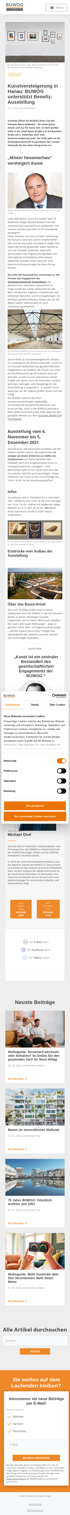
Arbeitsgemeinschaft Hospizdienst (27, 281)
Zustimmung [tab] (12, 704)
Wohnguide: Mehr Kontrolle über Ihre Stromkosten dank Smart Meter (35, 1269)
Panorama (19, 1431)
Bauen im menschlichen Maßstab (35, 1121)
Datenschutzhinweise (16, 1478)
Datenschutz (35, 1510)
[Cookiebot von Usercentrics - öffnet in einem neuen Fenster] (52, 696)
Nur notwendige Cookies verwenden (35, 816)
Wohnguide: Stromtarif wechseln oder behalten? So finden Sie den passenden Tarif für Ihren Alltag (35, 1047)
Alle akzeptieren (35, 805)
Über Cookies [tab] (57, 704)
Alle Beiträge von (48, 909)
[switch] (61, 770)
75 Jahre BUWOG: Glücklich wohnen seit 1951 (35, 1193)
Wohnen (18, 1416)
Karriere (18, 1424)
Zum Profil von (21, 909)
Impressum (35, 1504)
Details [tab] (35, 704)
